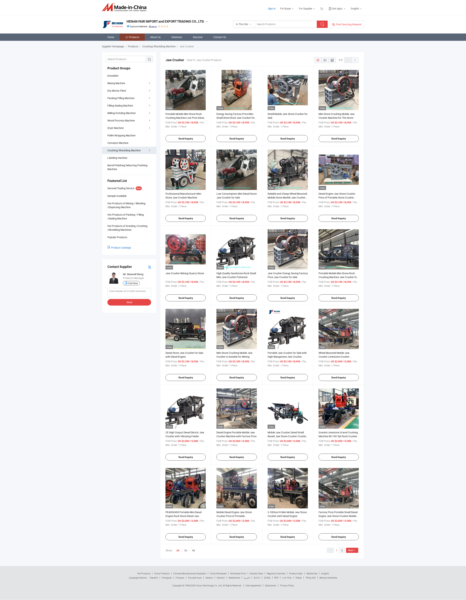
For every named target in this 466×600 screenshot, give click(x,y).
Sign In (272, 8)
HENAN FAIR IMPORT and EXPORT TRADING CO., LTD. (166, 21)
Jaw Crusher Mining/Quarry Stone (184, 273)
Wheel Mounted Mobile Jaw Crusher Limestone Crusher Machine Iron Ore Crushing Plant (337, 356)
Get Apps (337, 8)
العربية (247, 577)
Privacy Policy (287, 585)
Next (350, 550)
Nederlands (234, 577)
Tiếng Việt (310, 577)
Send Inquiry (185, 138)
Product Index (296, 573)
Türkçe (298, 577)
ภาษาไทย (286, 577)
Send (129, 302)
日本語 (267, 577)
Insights (325, 573)
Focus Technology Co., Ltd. (209, 585)
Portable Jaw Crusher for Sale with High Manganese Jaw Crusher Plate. (287, 356)
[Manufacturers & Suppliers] (125, 7)
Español (154, 577)
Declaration (270, 585)
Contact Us (220, 37)
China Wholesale (218, 573)
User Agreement (253, 585)
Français (180, 577)
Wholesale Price (238, 573)
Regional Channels (276, 573)
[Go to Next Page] (355, 60)
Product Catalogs (121, 247)
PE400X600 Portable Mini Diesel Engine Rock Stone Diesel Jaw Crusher (183, 516)
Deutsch (221, 577)
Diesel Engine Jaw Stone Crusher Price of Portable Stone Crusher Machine (337, 197)
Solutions (176, 37)
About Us (155, 37)
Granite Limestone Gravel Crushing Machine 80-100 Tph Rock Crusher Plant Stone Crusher (338, 436)
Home (110, 37)
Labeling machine (117, 158)
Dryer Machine (115, 128)
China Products (161, 573)
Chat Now (133, 283)
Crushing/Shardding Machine (124, 150)
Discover (198, 37)
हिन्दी (276, 577)
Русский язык (195, 577)
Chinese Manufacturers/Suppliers (189, 573)
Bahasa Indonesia (328, 577)
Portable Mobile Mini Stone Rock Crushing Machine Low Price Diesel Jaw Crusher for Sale (185, 117)
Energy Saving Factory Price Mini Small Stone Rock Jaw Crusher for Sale (235, 117)
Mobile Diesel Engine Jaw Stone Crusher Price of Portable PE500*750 (234, 516)
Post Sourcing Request (349, 24)
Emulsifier (113, 75)
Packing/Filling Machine (120, 98)
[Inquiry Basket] (322, 8)
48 (193, 550)
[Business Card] (149, 266)
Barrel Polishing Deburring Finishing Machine (127, 167)
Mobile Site (312, 573)
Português (167, 577)
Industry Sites (256, 573)
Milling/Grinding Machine (121, 113)
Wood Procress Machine (121, 120)
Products (134, 37)
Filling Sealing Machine (120, 105)
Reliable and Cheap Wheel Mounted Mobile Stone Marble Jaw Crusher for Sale (287, 197)
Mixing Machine (116, 83)
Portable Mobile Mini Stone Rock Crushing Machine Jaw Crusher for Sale (338, 277)
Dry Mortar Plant (116, 90)
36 (185, 550)
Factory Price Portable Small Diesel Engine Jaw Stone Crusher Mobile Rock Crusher (338, 516)
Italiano (209, 577)
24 (177, 550)
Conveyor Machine (117, 143)
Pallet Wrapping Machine (121, 135)
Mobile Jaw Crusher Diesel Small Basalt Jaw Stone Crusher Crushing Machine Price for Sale (288, 436)
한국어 (257, 577)
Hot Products (143, 573)
